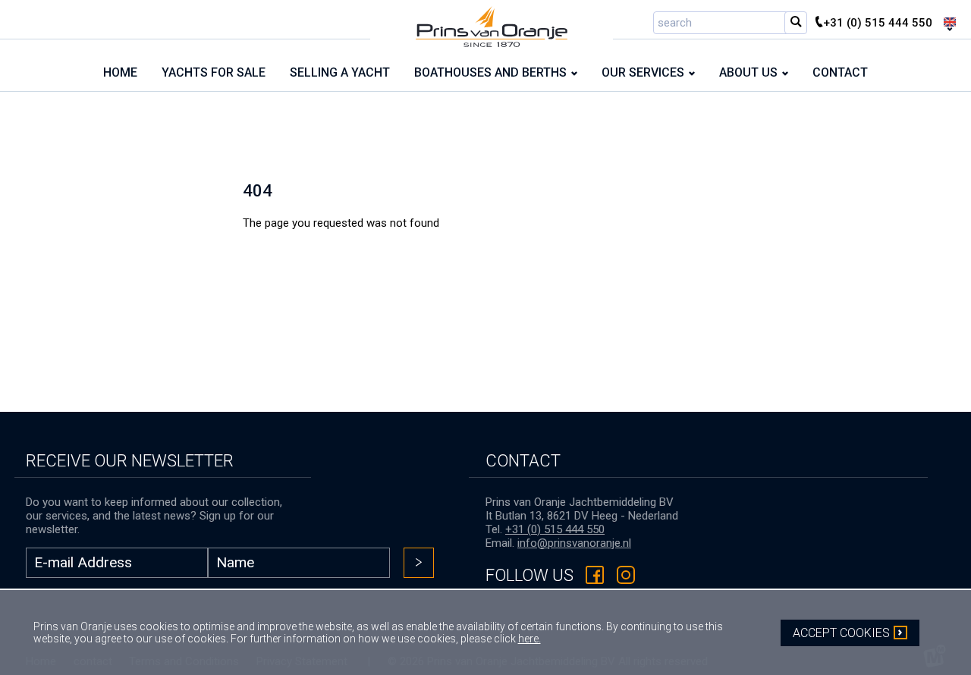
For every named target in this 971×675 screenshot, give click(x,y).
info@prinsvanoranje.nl (574, 543)
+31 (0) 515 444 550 (555, 529)
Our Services (643, 72)
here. (529, 639)
